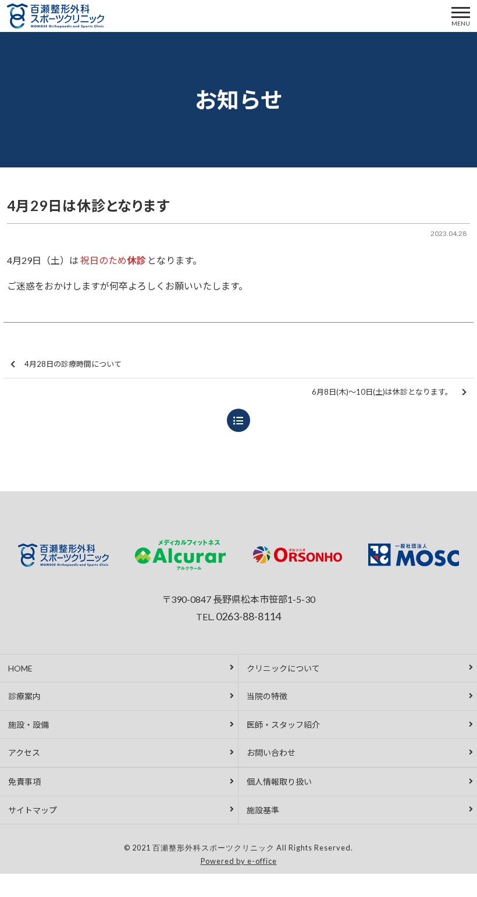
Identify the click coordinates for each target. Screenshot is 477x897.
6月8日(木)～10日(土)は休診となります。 (382, 391)
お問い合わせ (271, 752)
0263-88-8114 (248, 616)
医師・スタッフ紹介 (283, 725)
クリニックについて (283, 668)
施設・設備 (28, 725)
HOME (20, 668)
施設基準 (263, 810)
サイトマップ (32, 810)
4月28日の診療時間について (73, 364)
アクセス (24, 752)
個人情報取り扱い (279, 782)
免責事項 (24, 782)
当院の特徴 (267, 696)
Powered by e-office (239, 861)
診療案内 (24, 696)
